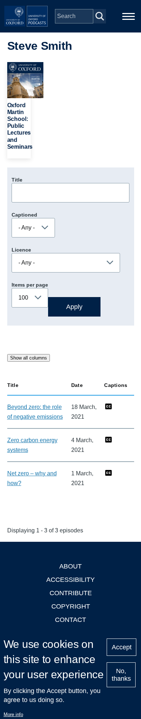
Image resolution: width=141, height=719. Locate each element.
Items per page (30, 285)
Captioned (24, 215)
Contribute (71, 593)
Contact (70, 619)
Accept (122, 647)
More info (13, 714)
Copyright (70, 606)
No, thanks (121, 674)
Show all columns (28, 358)
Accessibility (70, 579)
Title (17, 180)
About (70, 566)
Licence (21, 250)
